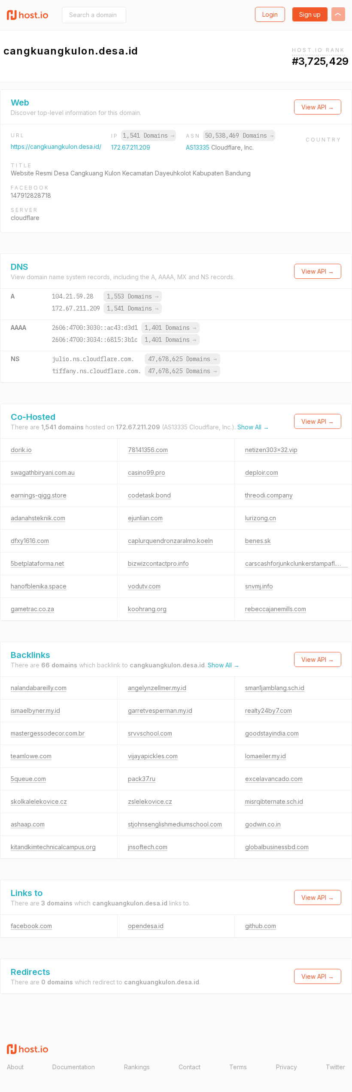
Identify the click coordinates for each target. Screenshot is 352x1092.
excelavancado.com (274, 778)
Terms (238, 1067)
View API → (317, 107)
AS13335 (198, 147)
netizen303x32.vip (271, 449)
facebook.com (31, 925)
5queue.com (28, 778)
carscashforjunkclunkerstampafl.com (296, 563)
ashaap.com (28, 824)
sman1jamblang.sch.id (274, 687)
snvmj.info (259, 586)
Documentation (73, 1067)
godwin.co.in (263, 824)
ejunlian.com (145, 518)
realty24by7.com (268, 710)
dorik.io (21, 449)
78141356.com (148, 449)
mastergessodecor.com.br (48, 733)
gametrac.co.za (32, 608)
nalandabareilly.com (39, 687)
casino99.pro (146, 472)
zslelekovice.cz (150, 801)
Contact (189, 1067)
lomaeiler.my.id (265, 756)
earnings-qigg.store (39, 495)
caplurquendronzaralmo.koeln (170, 540)
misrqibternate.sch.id (274, 801)
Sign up (310, 14)
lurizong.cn (260, 518)
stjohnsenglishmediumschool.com (175, 824)
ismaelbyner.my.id (35, 710)
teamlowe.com (31, 756)
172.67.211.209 (130, 147)
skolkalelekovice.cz (39, 801)
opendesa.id (146, 925)
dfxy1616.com (30, 540)
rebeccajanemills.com (275, 608)
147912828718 (31, 195)
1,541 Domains (148, 135)
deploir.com (261, 472)
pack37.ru (141, 778)
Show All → (253, 427)
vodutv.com (144, 586)
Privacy (286, 1067)
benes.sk (258, 540)
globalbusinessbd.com (277, 847)
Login (270, 14)
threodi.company (269, 495)
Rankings (137, 1067)
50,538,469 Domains (239, 135)
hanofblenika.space (39, 586)
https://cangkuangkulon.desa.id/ (56, 146)
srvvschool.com (150, 733)
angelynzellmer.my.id (157, 687)
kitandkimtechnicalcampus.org (53, 847)
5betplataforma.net (37, 563)
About (15, 1067)
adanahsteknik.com (38, 518)
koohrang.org (147, 608)
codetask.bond (149, 495)
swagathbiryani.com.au (43, 472)
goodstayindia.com (272, 733)
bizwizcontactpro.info (158, 563)
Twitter (335, 1067)
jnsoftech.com (147, 847)
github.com (260, 925)
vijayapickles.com (153, 756)
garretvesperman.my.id (160, 710)
